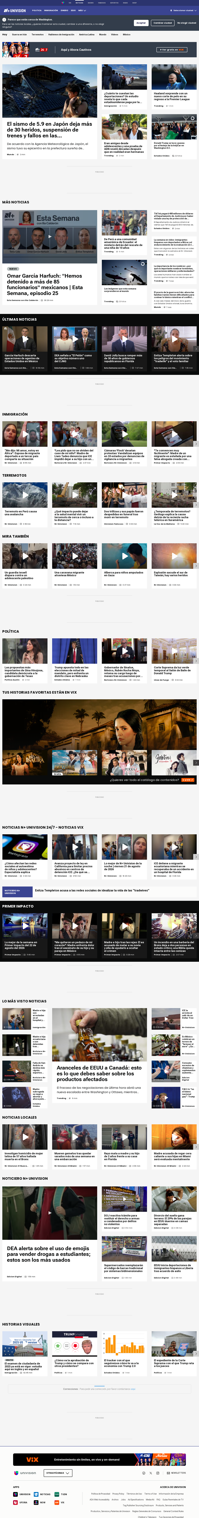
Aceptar (141, 22)
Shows (91, 3)
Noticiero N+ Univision (65, 463)
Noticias (79, 3)
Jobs (123, 1499)
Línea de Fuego (161, 680)
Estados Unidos (162, 156)
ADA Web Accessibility (99, 1499)
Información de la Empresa (171, 1494)
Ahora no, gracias (19, 41)
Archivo (115, 1499)
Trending (108, 156)
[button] (49, 236)
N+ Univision (11, 463)
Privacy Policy (118, 1494)
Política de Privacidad (100, 1494)
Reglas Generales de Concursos (146, 1511)
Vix (70, 3)
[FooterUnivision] (25, 1473)
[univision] (14, 10)
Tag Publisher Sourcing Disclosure (138, 1505)
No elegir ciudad (186, 23)
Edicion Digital (186, 1078)
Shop (134, 3)
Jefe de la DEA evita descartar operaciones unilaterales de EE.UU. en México (88, 892)
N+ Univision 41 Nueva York (16, 1166)
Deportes (114, 3)
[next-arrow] (196, 349)
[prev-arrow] (0, 763)
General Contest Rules (173, 1511)
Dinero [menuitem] (64, 10)
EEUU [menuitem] (73, 10)
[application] (49, 236)
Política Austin (12, 680)
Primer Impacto (162, 463)
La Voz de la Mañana (164, 524)
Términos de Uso (134, 1494)
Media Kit (150, 1499)
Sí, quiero (40, 41)
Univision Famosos (113, 524)
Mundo (10, 154)
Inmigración (110, 106)
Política (58, 1373)
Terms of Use (150, 1494)
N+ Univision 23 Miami (65, 1166)
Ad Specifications (136, 1499)
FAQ (158, 1499)
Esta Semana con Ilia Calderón (22, 300)
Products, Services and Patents (170, 1505)
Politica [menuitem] (36, 10)
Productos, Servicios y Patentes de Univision (110, 1511)
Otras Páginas (55, 1472)
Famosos (102, 3)
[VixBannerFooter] (99, 1459)
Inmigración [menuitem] (51, 10)
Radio (125, 3)
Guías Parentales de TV (173, 1499)
